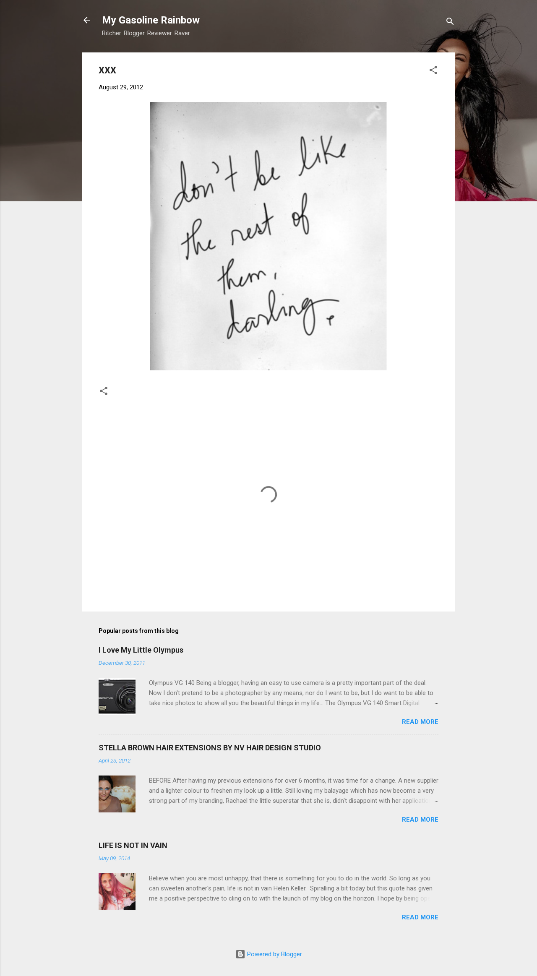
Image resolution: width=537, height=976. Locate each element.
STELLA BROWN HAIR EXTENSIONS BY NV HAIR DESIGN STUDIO (210, 747)
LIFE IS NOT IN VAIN (133, 845)
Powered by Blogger (273, 954)
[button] (433, 71)
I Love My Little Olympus (141, 649)
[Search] (450, 23)
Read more (420, 722)
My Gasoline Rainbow (151, 20)
